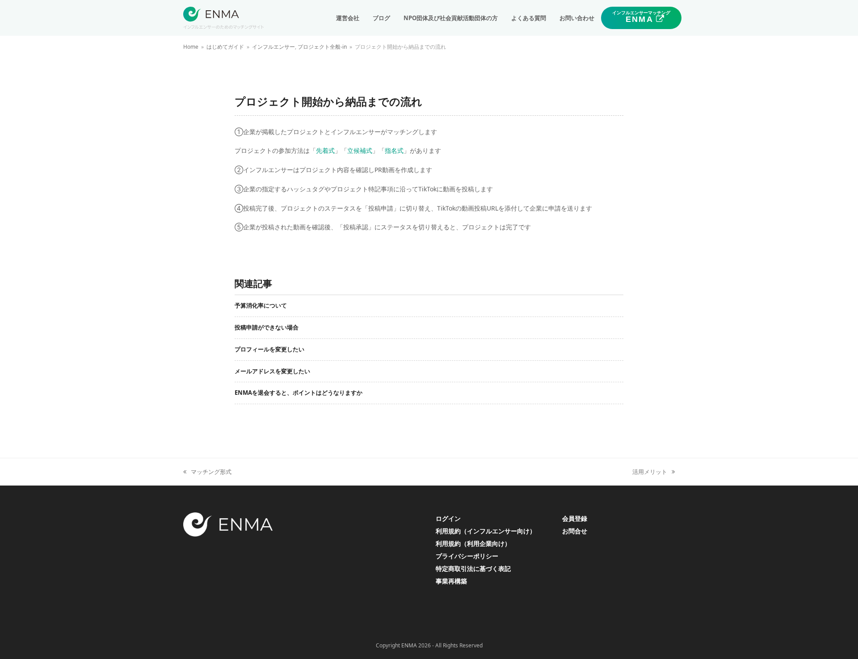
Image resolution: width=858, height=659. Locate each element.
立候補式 (359, 150)
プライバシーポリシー (467, 556)
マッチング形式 (207, 472)
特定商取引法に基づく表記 (473, 568)
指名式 (394, 150)
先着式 (325, 150)
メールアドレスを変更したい (272, 371)
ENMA (409, 645)
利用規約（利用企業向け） (473, 543)
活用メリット (649, 472)
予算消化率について (261, 305)
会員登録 (574, 518)
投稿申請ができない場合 (267, 327)
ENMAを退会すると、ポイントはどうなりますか (298, 393)
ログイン (448, 518)
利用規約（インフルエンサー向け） (486, 531)
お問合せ (574, 531)
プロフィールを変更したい (269, 349)
